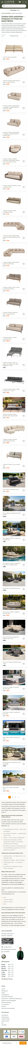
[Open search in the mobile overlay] (14, 6)
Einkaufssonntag (5, 1017)
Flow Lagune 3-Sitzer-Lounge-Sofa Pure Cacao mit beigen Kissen (11, 564)
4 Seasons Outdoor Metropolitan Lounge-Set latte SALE (11, 263)
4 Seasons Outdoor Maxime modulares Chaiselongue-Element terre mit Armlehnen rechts (11, 160)
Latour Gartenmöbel (5, 13)
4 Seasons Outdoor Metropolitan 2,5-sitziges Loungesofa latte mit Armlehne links (11, 134)
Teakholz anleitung (5, 1019)
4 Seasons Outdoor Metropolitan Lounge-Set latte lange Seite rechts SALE (11, 237)
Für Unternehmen (5, 1004)
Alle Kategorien (4, 1015)
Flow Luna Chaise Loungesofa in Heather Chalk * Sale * (11, 637)
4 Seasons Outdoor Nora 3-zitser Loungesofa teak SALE (11, 288)
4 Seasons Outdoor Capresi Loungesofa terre (10, 338)
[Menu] (2, 2)
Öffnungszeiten (4, 990)
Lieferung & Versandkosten (7, 996)
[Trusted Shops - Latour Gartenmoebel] (20, 2)
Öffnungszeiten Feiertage (6, 979)
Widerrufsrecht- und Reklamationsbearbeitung (11, 998)
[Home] (9, 2)
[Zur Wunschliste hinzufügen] (23, 58)
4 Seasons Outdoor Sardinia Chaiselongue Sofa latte (10, 440)
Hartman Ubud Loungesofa (10, 57)
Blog (2, 1022)
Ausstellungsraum (5, 994)
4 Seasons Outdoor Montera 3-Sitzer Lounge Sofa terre (11, 313)
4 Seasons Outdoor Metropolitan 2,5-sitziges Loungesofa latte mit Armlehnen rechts (11, 107)
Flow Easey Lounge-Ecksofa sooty (11, 588)
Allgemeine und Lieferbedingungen (8, 1000)
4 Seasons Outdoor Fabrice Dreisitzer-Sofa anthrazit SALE (10, 415)
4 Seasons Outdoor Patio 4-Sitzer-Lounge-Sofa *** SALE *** (11, 390)
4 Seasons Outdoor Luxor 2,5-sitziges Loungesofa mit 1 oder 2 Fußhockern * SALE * (11, 364)
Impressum (3, 1006)
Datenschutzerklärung (6, 1002)
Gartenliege (3, 1024)
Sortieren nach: (3, 35)
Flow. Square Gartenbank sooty (11, 489)
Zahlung (3, 992)
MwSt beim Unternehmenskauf (8, 1008)
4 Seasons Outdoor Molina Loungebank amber (9, 211)
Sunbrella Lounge (5, 1020)
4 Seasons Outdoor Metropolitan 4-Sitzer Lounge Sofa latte (12, 81)
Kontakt (3, 988)
